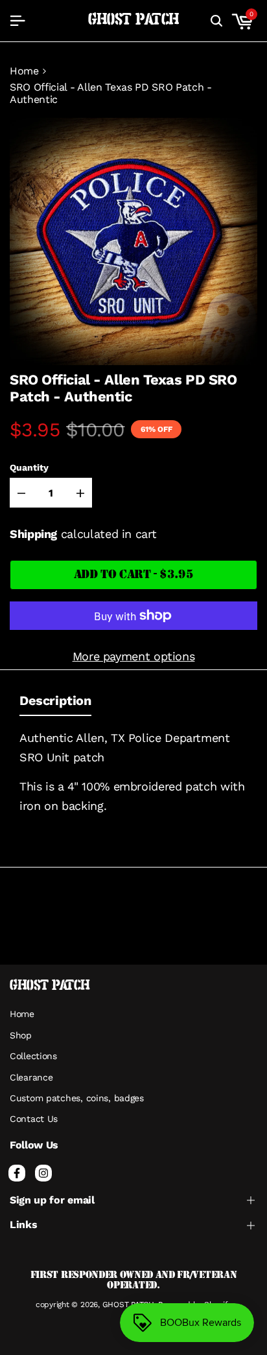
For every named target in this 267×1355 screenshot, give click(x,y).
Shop (21, 1035)
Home (24, 71)
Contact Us (34, 1119)
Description (55, 700)
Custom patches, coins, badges (77, 1098)
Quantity (29, 467)
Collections (33, 1056)
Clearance (31, 1077)
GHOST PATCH (134, 20)
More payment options (134, 656)
